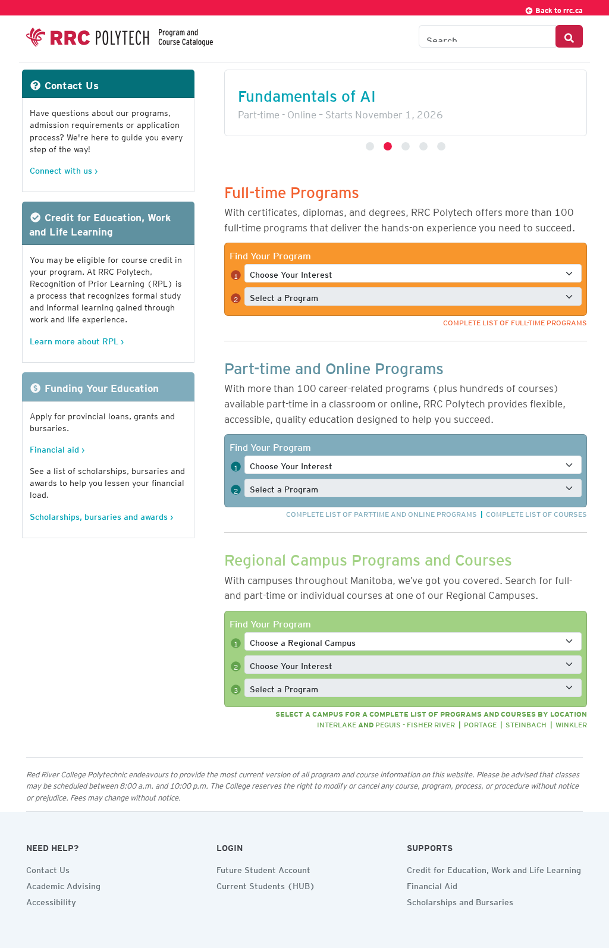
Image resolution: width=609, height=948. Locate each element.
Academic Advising (63, 884)
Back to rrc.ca (558, 8)
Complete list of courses (536, 512)
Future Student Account (263, 868)
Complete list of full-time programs (515, 321)
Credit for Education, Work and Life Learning (494, 868)
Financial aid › (57, 447)
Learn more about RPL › (77, 339)
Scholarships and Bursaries (460, 900)
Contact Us (48, 868)
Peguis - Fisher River (415, 723)
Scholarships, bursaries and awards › (101, 514)
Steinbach (526, 723)
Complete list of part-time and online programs (381, 512)
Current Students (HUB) (265, 884)
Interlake (336, 723)
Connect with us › (64, 168)
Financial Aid (432, 884)
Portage (480, 723)
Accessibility (51, 900)
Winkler (571, 723)
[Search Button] (569, 36)
